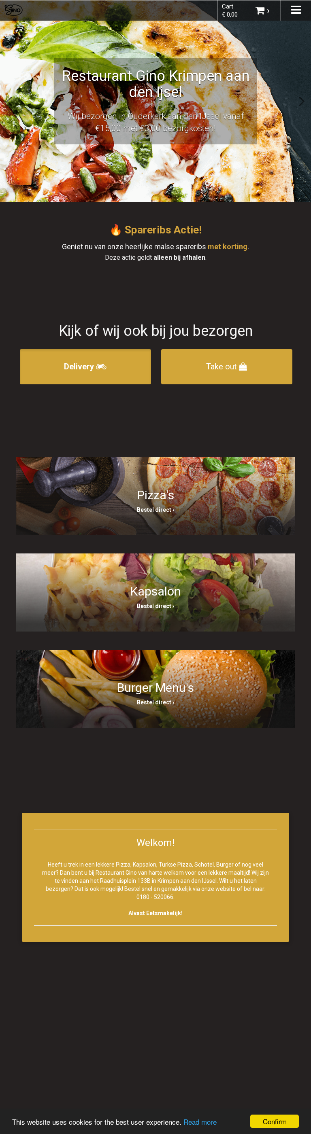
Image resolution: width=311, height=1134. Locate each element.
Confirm (275, 1121)
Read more (200, 1122)
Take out (222, 366)
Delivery (80, 366)
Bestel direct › (155, 510)
